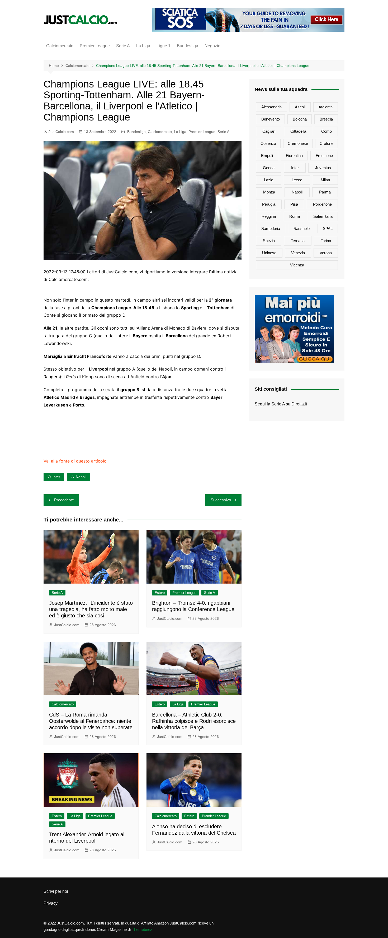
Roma (294, 216)
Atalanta (326, 107)
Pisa (294, 204)
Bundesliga (187, 46)
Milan (325, 180)
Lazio (268, 180)
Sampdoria (270, 228)
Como (326, 131)
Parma (325, 192)
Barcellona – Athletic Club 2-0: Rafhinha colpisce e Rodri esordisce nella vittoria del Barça (194, 721)
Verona (326, 253)
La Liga (143, 46)
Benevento (270, 119)
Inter (56, 477)
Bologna (300, 119)
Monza (269, 192)
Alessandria (271, 107)
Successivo (221, 500)
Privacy (51, 903)
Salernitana (323, 216)
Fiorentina (294, 155)
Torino (326, 240)
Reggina (269, 216)
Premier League (95, 46)
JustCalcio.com (61, 132)
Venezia (298, 253)
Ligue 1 (164, 46)
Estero (160, 593)
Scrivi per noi (56, 891)
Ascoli (300, 107)
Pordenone (322, 204)
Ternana (298, 240)
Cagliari (268, 131)
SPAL (328, 228)
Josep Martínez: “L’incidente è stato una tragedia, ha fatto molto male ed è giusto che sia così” (91, 609)
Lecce (297, 180)
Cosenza (268, 143)
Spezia (269, 240)
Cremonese (298, 143)
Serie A (123, 46)
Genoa (269, 167)
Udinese (269, 253)
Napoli (81, 477)
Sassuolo (302, 228)
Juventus (323, 167)
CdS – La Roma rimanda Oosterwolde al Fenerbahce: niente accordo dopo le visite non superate (91, 721)
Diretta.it (299, 404)
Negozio (212, 46)
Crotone (326, 143)
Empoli (267, 155)
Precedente (64, 500)
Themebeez (142, 929)
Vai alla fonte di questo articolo (75, 461)
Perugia (268, 204)
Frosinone (324, 155)
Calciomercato (59, 46)
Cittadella (298, 131)
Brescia (326, 119)
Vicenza (297, 265)
